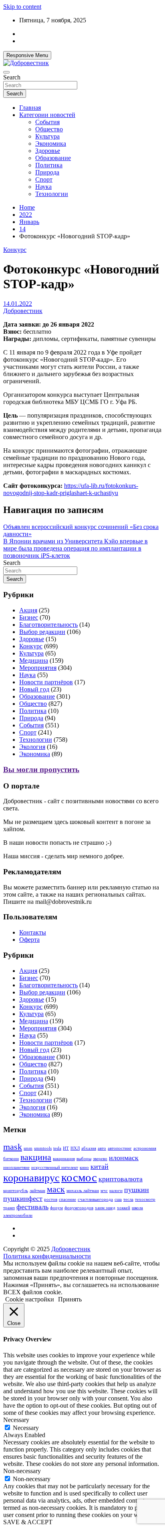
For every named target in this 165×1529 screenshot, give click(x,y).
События (47, 122)
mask (12, 1147)
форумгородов (78, 1208)
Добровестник (22, 310)
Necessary (26, 1427)
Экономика (50, 143)
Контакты (32, 932)
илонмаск (124, 1158)
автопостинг (120, 1148)
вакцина (35, 1157)
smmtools (43, 1148)
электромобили (17, 1215)
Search (11, 77)
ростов (50, 1199)
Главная (30, 107)
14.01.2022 (17, 303)
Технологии (51, 193)
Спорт (43, 179)
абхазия (88, 1148)
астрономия (144, 1148)
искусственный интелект (54, 1167)
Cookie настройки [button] (29, 1299)
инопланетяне (16, 1167)
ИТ (66, 1148)
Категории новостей (47, 114)
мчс (104, 1190)
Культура (47, 136)
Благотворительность (48, 624)
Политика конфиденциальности (47, 1256)
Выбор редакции (42, 631)
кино (84, 1167)
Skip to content (22, 6)
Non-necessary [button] (22, 1471)
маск (56, 1189)
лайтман (37, 1190)
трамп (9, 1208)
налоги (116, 1190)
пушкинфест (22, 1198)
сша (118, 1199)
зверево (100, 1159)
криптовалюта (121, 1179)
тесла (128, 1199)
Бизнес (28, 617)
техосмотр (145, 1199)
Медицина (33, 660)
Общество (49, 129)
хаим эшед (105, 1208)
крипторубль (15, 1190)
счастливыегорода (95, 1199)
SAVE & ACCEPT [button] (27, 1522)
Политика (48, 165)
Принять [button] (70, 1299)
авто (102, 1148)
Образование (53, 157)
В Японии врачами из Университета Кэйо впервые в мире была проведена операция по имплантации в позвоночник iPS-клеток (75, 548)
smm (28, 1148)
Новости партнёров (46, 682)
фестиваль (32, 1207)
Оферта (29, 939)
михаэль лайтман (82, 1190)
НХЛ (75, 1148)
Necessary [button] (16, 1419)
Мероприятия (37, 667)
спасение (67, 1199)
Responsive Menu (27, 55)
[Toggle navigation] (6, 72)
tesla (57, 1148)
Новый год (34, 689)
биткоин (11, 1159)
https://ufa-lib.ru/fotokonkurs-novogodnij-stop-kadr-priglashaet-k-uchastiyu (70, 489)
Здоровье (47, 150)
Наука (43, 186)
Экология (32, 746)
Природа (47, 172)
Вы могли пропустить (41, 769)
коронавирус (31, 1178)
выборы (83, 1159)
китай (100, 1167)
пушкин (136, 1190)
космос (79, 1177)
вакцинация (64, 1159)
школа (137, 1208)
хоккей (123, 1208)
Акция (28, 610)
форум (56, 1208)
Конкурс (14, 249)
